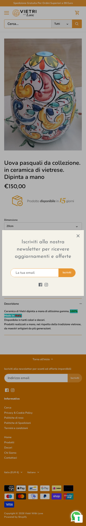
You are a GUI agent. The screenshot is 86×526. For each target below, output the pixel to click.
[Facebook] (40, 284)
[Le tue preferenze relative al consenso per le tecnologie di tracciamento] (79, 519)
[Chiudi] (78, 235)
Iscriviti (67, 272)
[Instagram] (46, 284)
